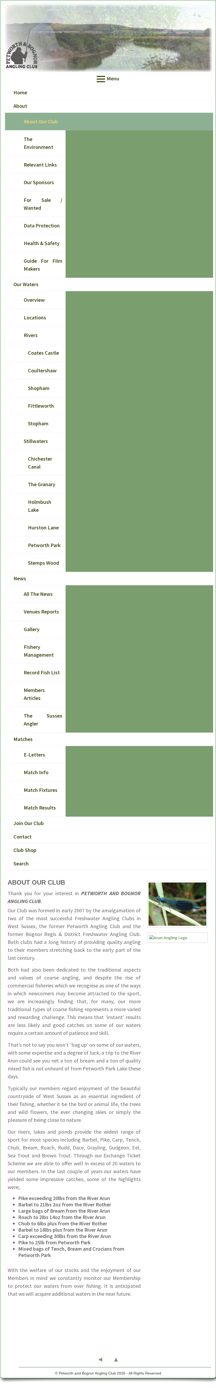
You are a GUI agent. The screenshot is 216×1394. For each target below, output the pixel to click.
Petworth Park (44, 545)
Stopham (38, 423)
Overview (34, 299)
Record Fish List (42, 672)
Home (20, 92)
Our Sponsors (39, 182)
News (19, 578)
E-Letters (34, 754)
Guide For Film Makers (43, 264)
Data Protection (42, 225)
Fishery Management (39, 651)
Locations (35, 317)
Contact (22, 836)
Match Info (36, 772)
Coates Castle (43, 352)
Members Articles (34, 694)
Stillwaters (36, 441)
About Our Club (41, 121)
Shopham (39, 388)
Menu (113, 78)
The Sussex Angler (43, 719)
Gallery (32, 629)
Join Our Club (28, 823)
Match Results (40, 807)
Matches (23, 739)
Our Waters (25, 284)
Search (21, 863)
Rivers (31, 335)
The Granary (41, 484)
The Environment (38, 143)
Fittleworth (41, 405)
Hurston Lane (43, 527)
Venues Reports (41, 611)
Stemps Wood (43, 562)
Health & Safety (42, 243)
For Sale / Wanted (43, 204)
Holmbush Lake (39, 506)
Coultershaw (42, 370)
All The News (38, 594)
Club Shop (24, 850)
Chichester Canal (40, 462)
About (20, 106)
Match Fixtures (40, 790)
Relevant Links (40, 164)
